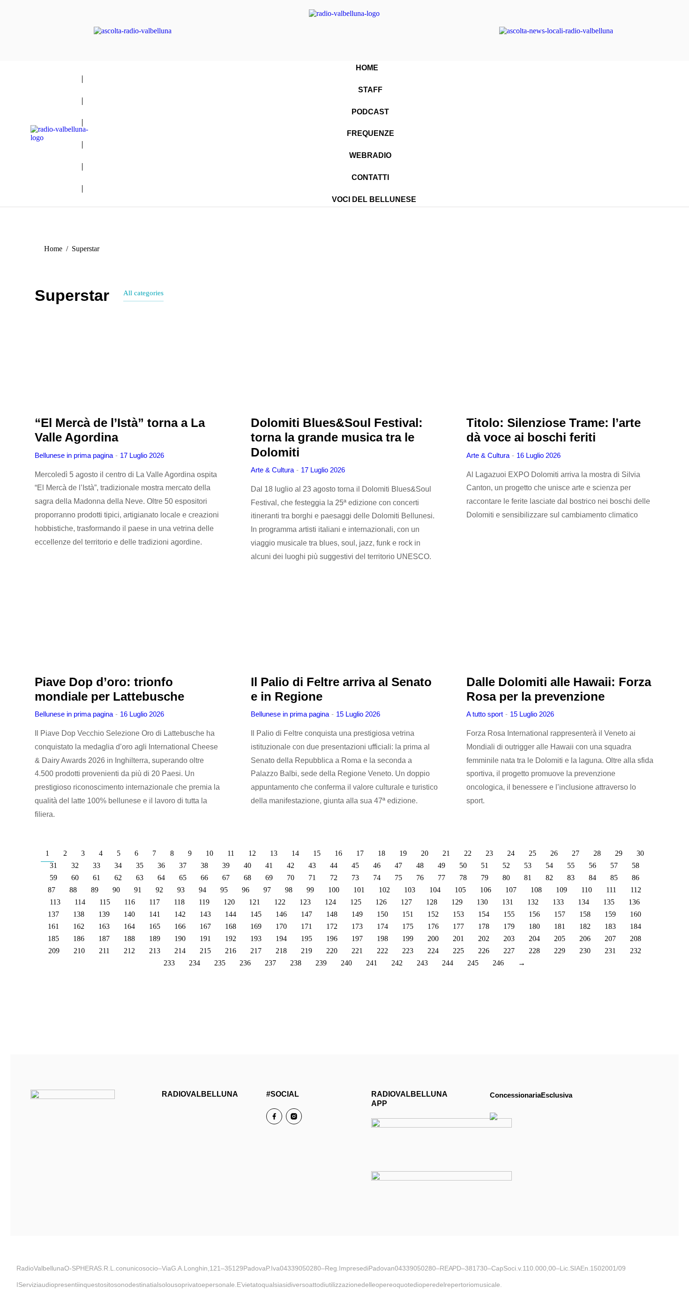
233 (169, 963)
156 (534, 914)
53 (528, 865)
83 (571, 878)
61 (96, 878)
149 (357, 914)
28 (597, 853)
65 (183, 878)
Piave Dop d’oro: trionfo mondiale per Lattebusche (109, 689)
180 (534, 926)
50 (463, 865)
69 (269, 878)
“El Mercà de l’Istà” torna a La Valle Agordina (120, 430)
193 (256, 938)
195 (306, 938)
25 (532, 853)
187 (104, 938)
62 (118, 878)
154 (483, 914)
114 (80, 902)
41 (269, 865)
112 (635, 890)
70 (290, 878)
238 (295, 963)
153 (458, 914)
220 (331, 951)
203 (509, 938)
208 (635, 938)
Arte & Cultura (272, 470)
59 (53, 878)
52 (506, 865)
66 (204, 878)
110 (586, 890)
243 (422, 963)
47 (398, 865)
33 (96, 865)
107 (511, 890)
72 (333, 878)
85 (614, 878)
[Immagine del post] (129, 368)
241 (371, 963)
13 (273, 853)
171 (306, 926)
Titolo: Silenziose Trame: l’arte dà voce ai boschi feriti (553, 430)
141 (154, 914)
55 (571, 865)
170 (281, 926)
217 (256, 951)
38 (204, 865)
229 (559, 951)
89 (94, 890)
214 (180, 951)
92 (159, 890)
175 (407, 926)
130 (482, 902)
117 (154, 902)
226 (483, 951)
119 (204, 902)
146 (281, 914)
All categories (143, 293)
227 (509, 951)
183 (610, 926)
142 (180, 914)
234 (194, 963)
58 (635, 865)
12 (252, 853)
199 (407, 938)
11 (230, 853)
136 (634, 902)
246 (498, 963)
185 (53, 938)
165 (154, 926)
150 (382, 914)
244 (447, 963)
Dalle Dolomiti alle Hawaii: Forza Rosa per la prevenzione (558, 689)
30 (640, 853)
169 (256, 926)
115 (104, 902)
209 (54, 951)
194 (281, 938)
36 (161, 865)
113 (55, 902)
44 (333, 865)
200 (433, 938)
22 (468, 853)
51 (484, 865)
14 (295, 853)
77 (441, 878)
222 (382, 951)
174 (382, 926)
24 (511, 853)
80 (506, 878)
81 (528, 878)
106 (485, 890)
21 (446, 853)
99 (310, 890)
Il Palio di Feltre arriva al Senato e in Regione (341, 689)
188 (129, 938)
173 (357, 926)
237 (270, 963)
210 (79, 951)
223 (407, 951)
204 (534, 938)
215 (205, 951)
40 (247, 865)
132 (533, 902)
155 (509, 914)
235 (219, 963)
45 (355, 865)
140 (129, 914)
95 (224, 890)
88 (73, 890)
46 (377, 865)
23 (489, 853)
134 (583, 902)
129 (457, 902)
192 (230, 938)
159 (610, 914)
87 (51, 890)
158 (585, 914)
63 (139, 878)
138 (78, 914)
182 (585, 926)
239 (321, 963)
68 (247, 878)
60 (75, 878)
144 (230, 914)
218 (281, 951)
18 (381, 853)
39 (226, 865)
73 (355, 878)
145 (256, 914)
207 (610, 938)
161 (53, 926)
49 (441, 865)
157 (559, 914)
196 (331, 938)
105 (460, 890)
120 (229, 902)
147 (306, 914)
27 (575, 853)
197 (357, 938)
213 (154, 951)
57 (614, 865)
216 (230, 951)
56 (592, 865)
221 (357, 951)
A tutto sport (484, 714)
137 (53, 914)
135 (608, 902)
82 (549, 878)
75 (398, 878)
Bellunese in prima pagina (74, 455)
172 (331, 926)
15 (317, 853)
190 (180, 938)
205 (559, 938)
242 (397, 963)
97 (267, 890)
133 (558, 902)
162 (78, 926)
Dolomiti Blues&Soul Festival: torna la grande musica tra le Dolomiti (337, 437)
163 (104, 926)
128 (431, 902)
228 (534, 951)
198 (382, 938)
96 (245, 890)
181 (559, 926)
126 (381, 902)
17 (360, 853)
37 (183, 865)
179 (509, 926)
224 (433, 951)
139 (104, 914)
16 (338, 853)
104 (435, 890)
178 (483, 926)
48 (420, 865)
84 (592, 878)
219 (306, 951)
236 (245, 963)
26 (554, 853)
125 (355, 902)
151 (407, 914)
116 (129, 902)
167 (205, 926)
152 (433, 914)
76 (420, 878)
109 (561, 890)
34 (118, 865)
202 (483, 938)
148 (331, 914)
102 (384, 890)
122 (279, 902)
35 (139, 865)
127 (406, 902)
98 (288, 890)
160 (635, 914)
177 (458, 926)
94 (202, 890)
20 (424, 853)
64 (161, 878)
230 (585, 951)
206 (585, 938)
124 (330, 902)
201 (458, 938)
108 (536, 890)
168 (230, 926)
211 (104, 951)
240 (346, 963)
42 (290, 865)
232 (635, 951)
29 (618, 853)
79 (484, 878)
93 (181, 890)
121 (254, 902)
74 (377, 878)
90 (116, 890)
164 (129, 926)
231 (610, 951)
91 (138, 890)
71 (312, 878)
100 (333, 890)
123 (305, 902)
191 (205, 938)
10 (209, 853)
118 (179, 902)
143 (205, 914)
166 (180, 926)
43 (312, 865)
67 (226, 878)
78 (463, 878)
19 (403, 853)
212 (129, 951)
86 (635, 878)
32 (75, 865)
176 (433, 926)
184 (635, 926)
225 (458, 951)
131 (507, 902)
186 (78, 938)
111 (611, 890)
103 (409, 890)
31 (53, 865)
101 (359, 890)
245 (473, 963)
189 (154, 938)
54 (549, 865)
